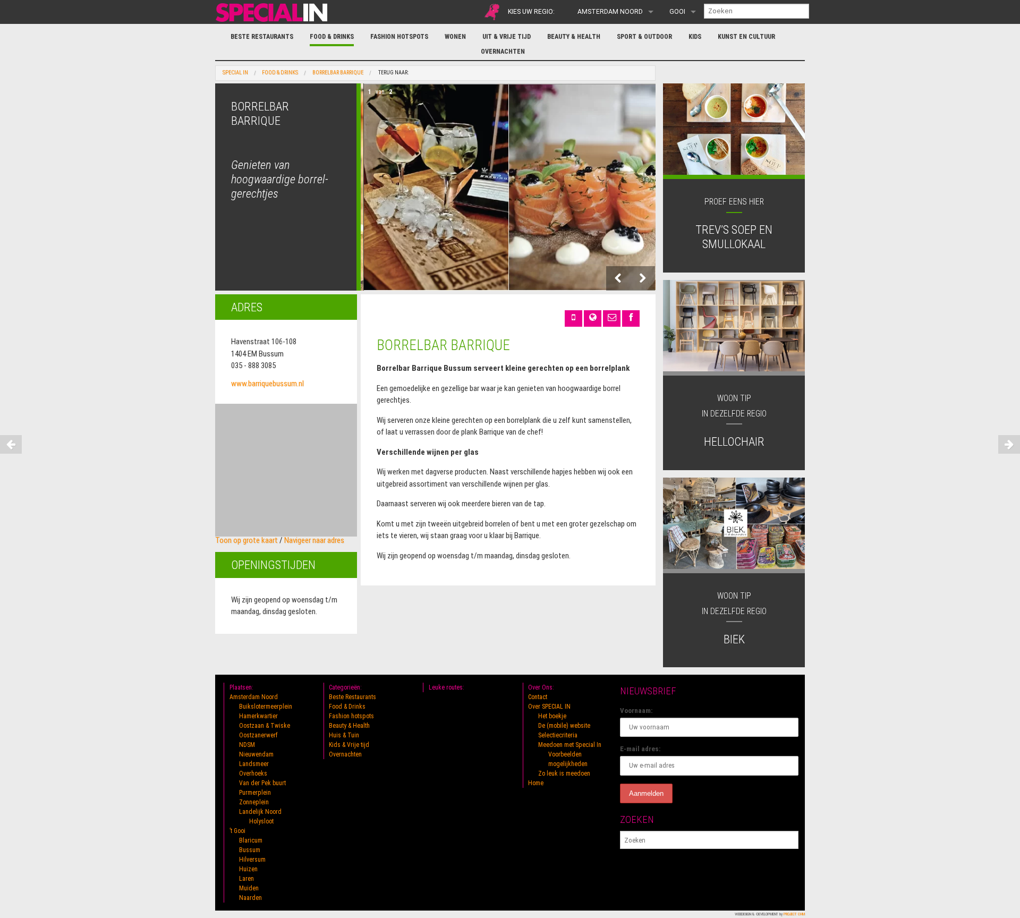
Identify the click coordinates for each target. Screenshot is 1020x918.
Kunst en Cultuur (746, 36)
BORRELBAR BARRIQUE (337, 72)
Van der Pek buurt (262, 783)
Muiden (249, 888)
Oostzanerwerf (258, 735)
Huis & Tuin (344, 735)
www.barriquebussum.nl (267, 383)
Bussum (249, 850)
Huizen (248, 869)
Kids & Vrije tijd (349, 745)
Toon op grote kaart (246, 540)
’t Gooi (237, 831)
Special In (235, 72)
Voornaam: (636, 711)
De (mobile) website (564, 725)
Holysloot (261, 821)
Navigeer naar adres (314, 540)
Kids (694, 36)
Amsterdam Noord (610, 11)
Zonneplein (254, 802)
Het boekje (552, 716)
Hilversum (252, 859)
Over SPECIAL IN (549, 706)
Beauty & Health (573, 36)
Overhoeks (253, 773)
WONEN (455, 36)
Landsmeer (254, 764)
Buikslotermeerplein (265, 706)
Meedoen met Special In (569, 745)
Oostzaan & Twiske (264, 725)
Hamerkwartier (258, 716)
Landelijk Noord (260, 811)
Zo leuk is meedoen (564, 773)
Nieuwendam (256, 754)
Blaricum (250, 840)
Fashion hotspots (399, 36)
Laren (246, 878)
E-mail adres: (640, 749)
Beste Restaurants (262, 36)
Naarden (250, 898)
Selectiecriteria (557, 735)
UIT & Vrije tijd (506, 36)
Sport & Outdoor (644, 36)
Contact (537, 697)
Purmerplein (255, 792)
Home (535, 783)
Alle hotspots (492, 12)
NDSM (247, 745)
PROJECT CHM (794, 914)
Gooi (677, 11)
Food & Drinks (332, 36)
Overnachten (503, 51)
